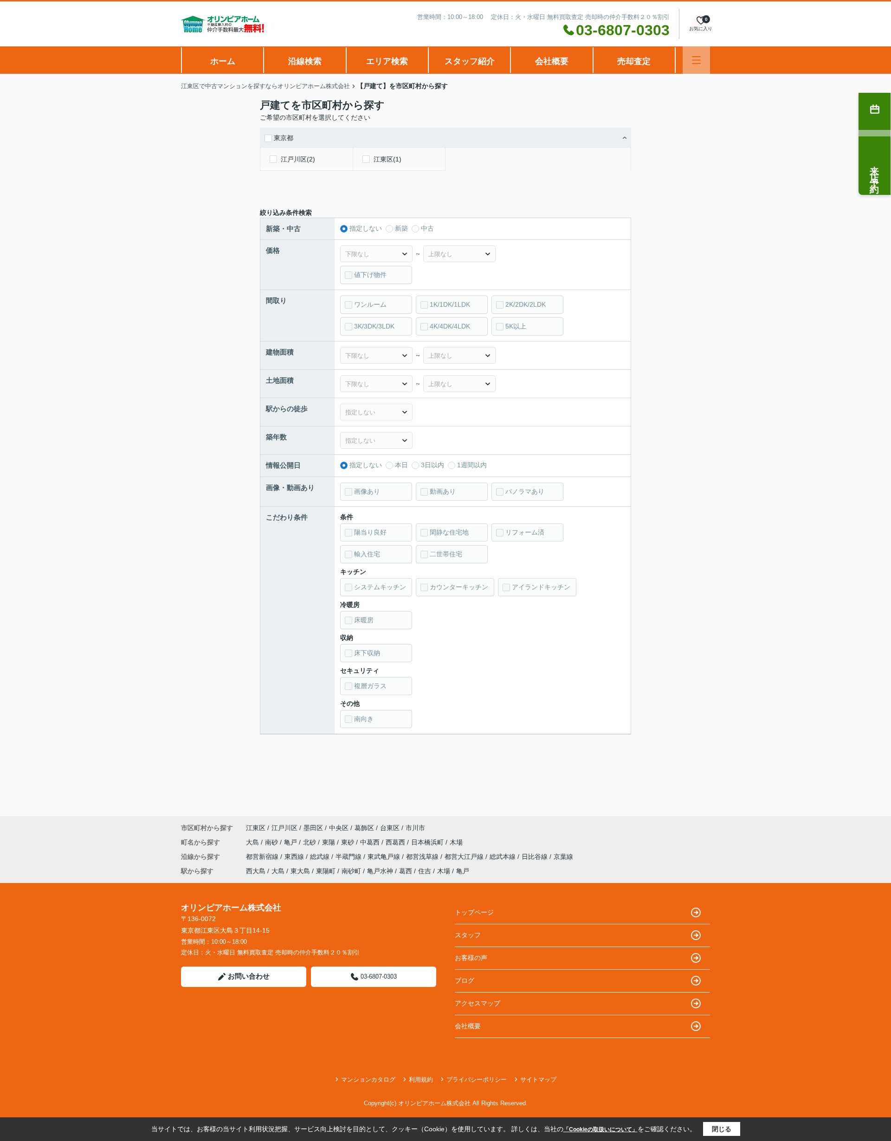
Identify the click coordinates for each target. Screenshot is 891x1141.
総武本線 (503, 856)
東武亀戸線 (385, 856)
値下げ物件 (370, 274)
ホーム (222, 61)
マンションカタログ (368, 1079)
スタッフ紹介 (470, 61)
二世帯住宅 (446, 554)
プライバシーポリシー (476, 1079)
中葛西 (370, 842)
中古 (427, 228)
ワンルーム (370, 304)
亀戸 (291, 842)
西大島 (255, 871)
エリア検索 (387, 61)
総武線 (320, 856)
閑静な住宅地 (449, 532)
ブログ (464, 980)
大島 (253, 842)
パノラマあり (524, 491)
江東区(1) (387, 159)
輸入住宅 (367, 554)
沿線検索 (305, 61)
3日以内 (432, 465)
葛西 (405, 871)
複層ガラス (370, 686)
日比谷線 (535, 856)
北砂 (310, 842)
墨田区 (313, 828)
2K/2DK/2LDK (525, 304)
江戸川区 (284, 828)
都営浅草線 (423, 856)
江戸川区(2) (298, 159)
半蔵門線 (349, 856)
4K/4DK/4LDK (450, 326)
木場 (456, 842)
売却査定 (634, 61)
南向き (364, 718)
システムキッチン (380, 587)
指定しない (365, 228)
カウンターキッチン (459, 587)
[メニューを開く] (696, 60)
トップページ (474, 912)
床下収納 (367, 653)
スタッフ (468, 935)
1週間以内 (472, 465)
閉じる (721, 1129)
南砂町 (351, 871)
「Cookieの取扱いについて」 (600, 1129)
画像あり (367, 491)
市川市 (415, 828)
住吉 (424, 871)
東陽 (329, 842)
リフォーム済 (524, 532)
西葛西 (396, 842)
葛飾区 (364, 828)
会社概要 (551, 61)
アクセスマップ (477, 1003)
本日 (401, 465)
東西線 (295, 856)
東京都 (283, 138)
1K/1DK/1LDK (450, 304)
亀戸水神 (380, 871)
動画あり (443, 491)
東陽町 (326, 871)
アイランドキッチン (541, 587)
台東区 (390, 828)
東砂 (348, 842)
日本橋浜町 (428, 842)
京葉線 (563, 856)
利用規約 (421, 1079)
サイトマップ (538, 1079)
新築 (401, 228)
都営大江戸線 (465, 856)
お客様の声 (471, 957)
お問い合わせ (249, 976)
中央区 (339, 828)
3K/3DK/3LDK (374, 326)
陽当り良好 (370, 532)
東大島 (300, 871)
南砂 (272, 842)
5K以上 (515, 326)
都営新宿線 (263, 856)
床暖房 (364, 620)
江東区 (255, 828)
